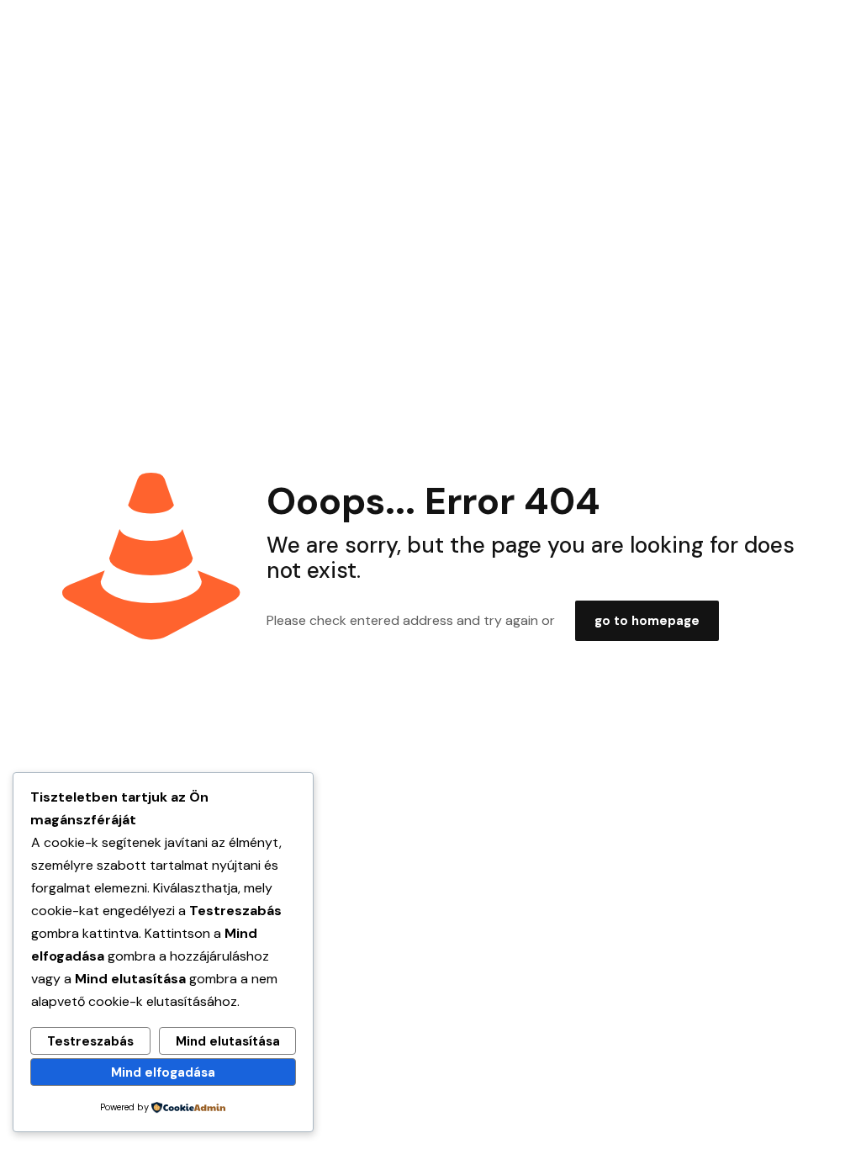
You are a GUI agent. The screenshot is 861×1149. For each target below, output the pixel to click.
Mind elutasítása (228, 1041)
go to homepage (647, 620)
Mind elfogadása (163, 1072)
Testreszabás (90, 1041)
